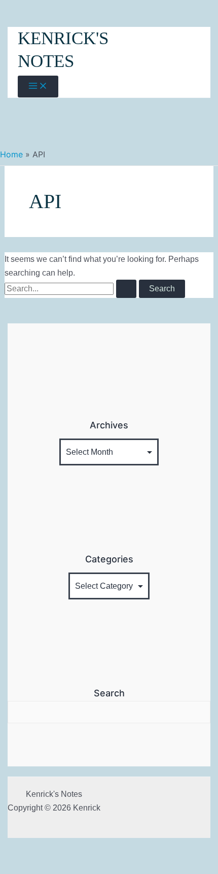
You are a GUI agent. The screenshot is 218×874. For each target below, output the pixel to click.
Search (109, 693)
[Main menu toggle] (38, 86)
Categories (109, 559)
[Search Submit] (126, 289)
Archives (109, 425)
